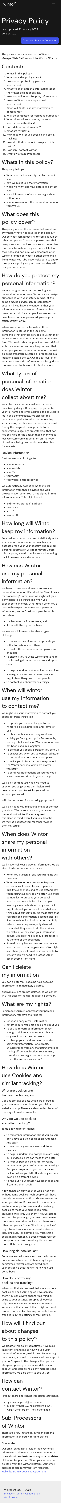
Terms (19, 1493)
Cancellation (32, 1493)
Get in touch (11, 1497)
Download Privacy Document (40, 40)
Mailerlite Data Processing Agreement (24, 1471)
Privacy (8, 1493)
